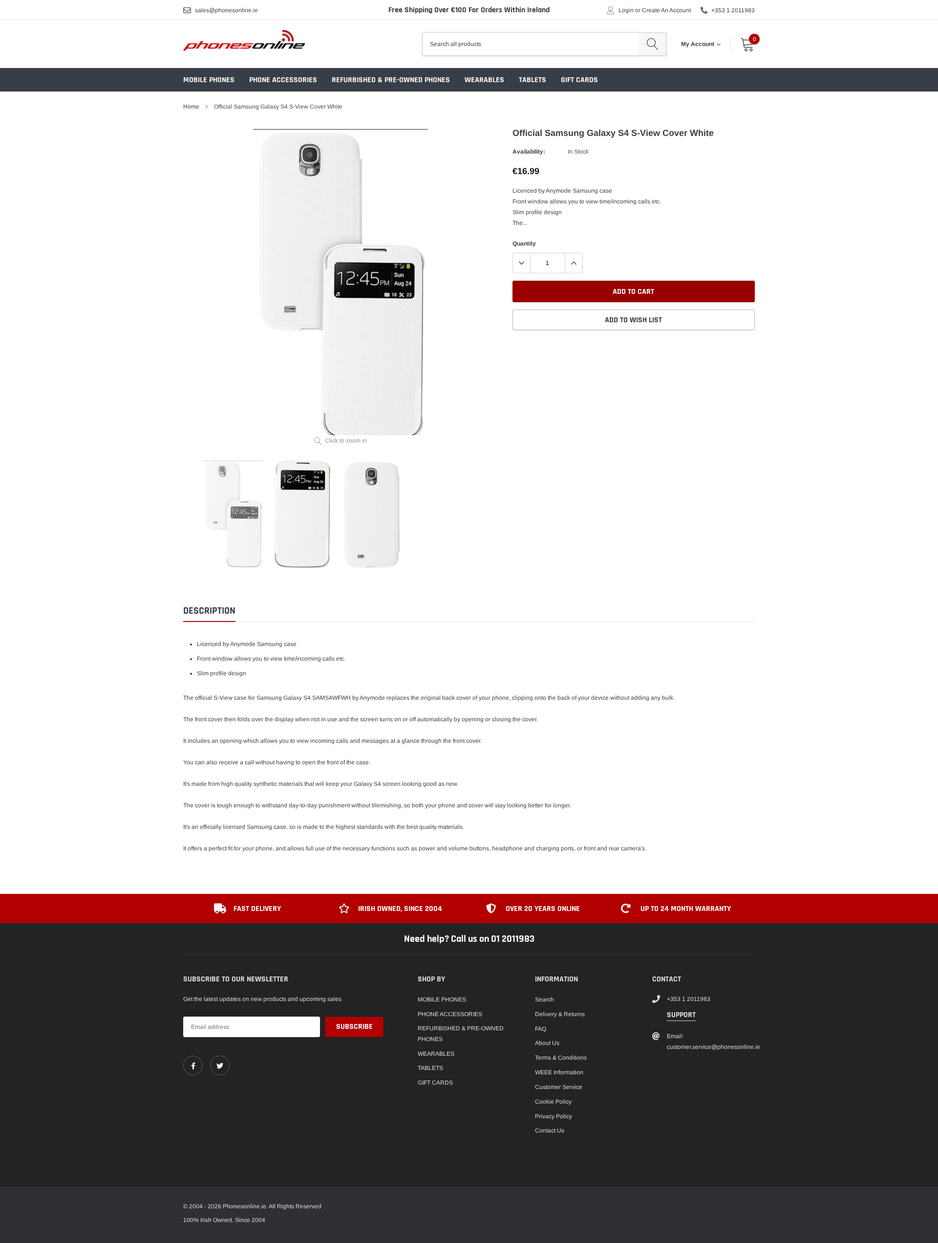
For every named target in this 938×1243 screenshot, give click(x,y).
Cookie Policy (553, 1101)
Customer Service (558, 1087)
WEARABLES (484, 80)
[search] (652, 44)
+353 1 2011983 (733, 10)
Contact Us (549, 1130)
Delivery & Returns (560, 1014)
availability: (528, 151)
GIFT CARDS (579, 80)
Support (681, 1015)
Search (544, 999)
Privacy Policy (553, 1116)
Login (626, 10)
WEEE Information (559, 1072)
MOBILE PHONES (208, 80)
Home (191, 106)
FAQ (540, 1028)
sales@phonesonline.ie (226, 10)
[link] (193, 1065)
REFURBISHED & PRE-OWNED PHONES (391, 80)
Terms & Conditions (561, 1057)
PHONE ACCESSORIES (283, 80)
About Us (547, 1043)
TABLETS (532, 80)
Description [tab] (209, 611)
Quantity (524, 243)
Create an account (666, 10)
